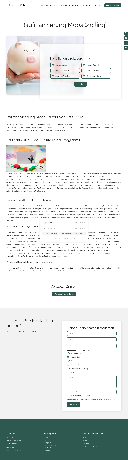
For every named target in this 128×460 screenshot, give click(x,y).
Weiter (81, 84)
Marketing (52, 228)
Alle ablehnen (79, 233)
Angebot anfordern (113, 5)
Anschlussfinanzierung (64, 76)
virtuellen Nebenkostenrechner (31, 241)
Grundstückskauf (93, 71)
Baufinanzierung (48, 5)
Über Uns (48, 438)
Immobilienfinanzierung (90, 446)
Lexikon (97, 5)
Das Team (86, 443)
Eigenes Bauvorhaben (95, 65)
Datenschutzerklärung (109, 399)
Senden (73, 404)
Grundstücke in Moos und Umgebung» (100, 271)
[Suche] (126, 34)
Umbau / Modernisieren (64, 71)
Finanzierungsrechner (69, 5)
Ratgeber (86, 5)
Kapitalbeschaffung (94, 76)
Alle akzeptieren (65, 233)
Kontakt (47, 450)
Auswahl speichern (50, 233)
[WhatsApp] (126, 43)
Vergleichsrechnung (93, 247)
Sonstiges (74, 372)
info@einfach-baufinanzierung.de (16, 450)
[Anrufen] (126, 38)
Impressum (48, 448)
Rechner (85, 441)
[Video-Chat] (126, 48)
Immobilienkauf (61, 65)
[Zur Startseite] (17, 5)
